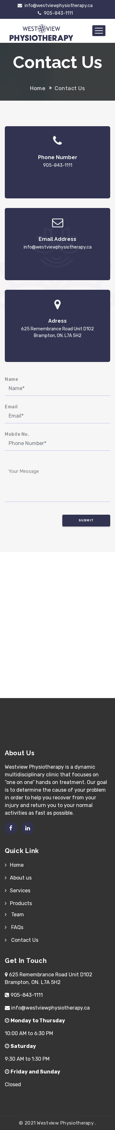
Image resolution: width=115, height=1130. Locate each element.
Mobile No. (17, 434)
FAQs (16, 927)
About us (21, 878)
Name (11, 379)
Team (17, 914)
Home (37, 88)
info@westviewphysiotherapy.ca (58, 5)
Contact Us (24, 940)
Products (21, 903)
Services (20, 891)
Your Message (24, 471)
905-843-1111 (58, 13)
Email (11, 407)
